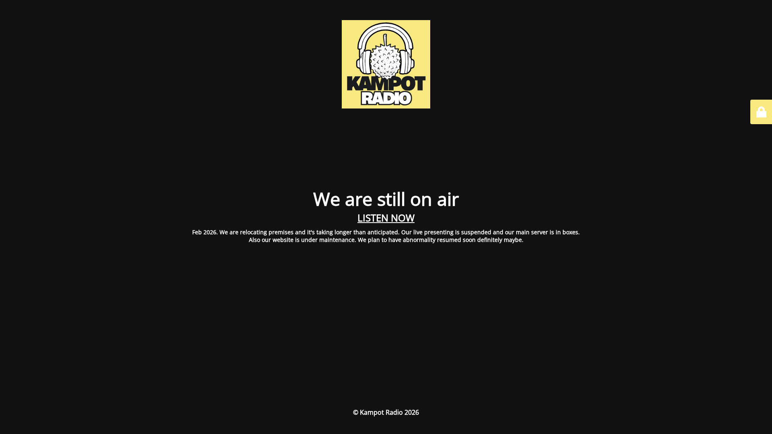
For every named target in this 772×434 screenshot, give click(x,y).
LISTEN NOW (386, 217)
